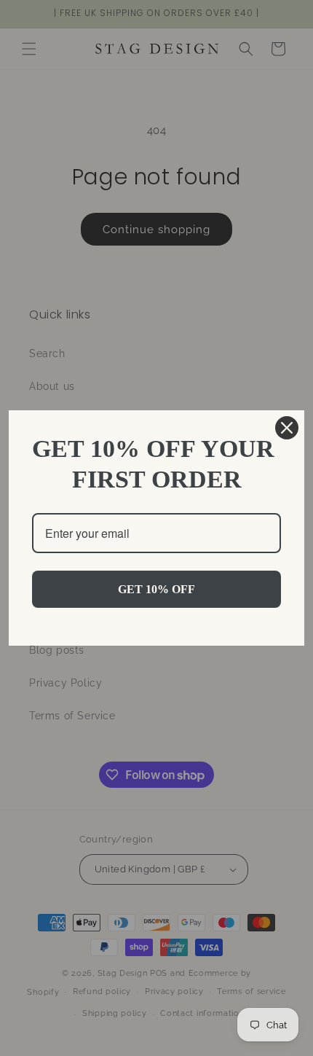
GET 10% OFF (156, 589)
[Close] (286, 427)
